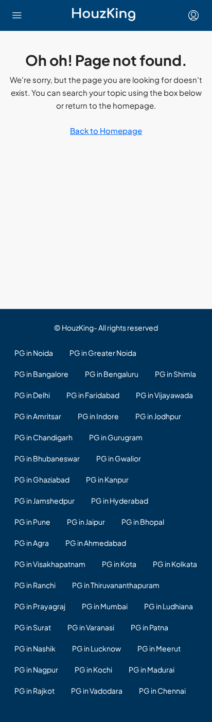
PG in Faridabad (92, 395)
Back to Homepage (106, 130)
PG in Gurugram (116, 437)
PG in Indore (98, 416)
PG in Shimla (175, 374)
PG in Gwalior (118, 458)
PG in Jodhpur (158, 416)
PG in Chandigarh (43, 437)
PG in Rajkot (34, 690)
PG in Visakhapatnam (49, 564)
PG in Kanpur (107, 479)
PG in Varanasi (90, 627)
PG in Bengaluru (111, 374)
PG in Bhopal (142, 521)
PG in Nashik (35, 648)
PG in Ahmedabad (95, 542)
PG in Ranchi (35, 585)
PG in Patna (149, 627)
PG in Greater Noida (102, 352)
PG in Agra (31, 542)
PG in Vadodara (96, 690)
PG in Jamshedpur (44, 500)
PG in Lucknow (96, 648)
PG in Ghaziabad (41, 479)
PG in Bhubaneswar (47, 458)
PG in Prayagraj (39, 606)
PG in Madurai (151, 669)
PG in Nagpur (36, 669)
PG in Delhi (32, 395)
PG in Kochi (93, 669)
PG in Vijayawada (164, 395)
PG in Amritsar (37, 416)
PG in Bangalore (41, 374)
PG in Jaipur (86, 521)
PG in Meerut (159, 648)
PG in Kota (119, 564)
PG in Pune (32, 521)
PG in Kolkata (175, 564)
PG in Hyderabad (119, 500)
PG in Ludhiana (168, 606)
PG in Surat (32, 627)
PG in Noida (33, 352)
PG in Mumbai (105, 606)
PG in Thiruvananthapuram (116, 585)
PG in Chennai (162, 690)
